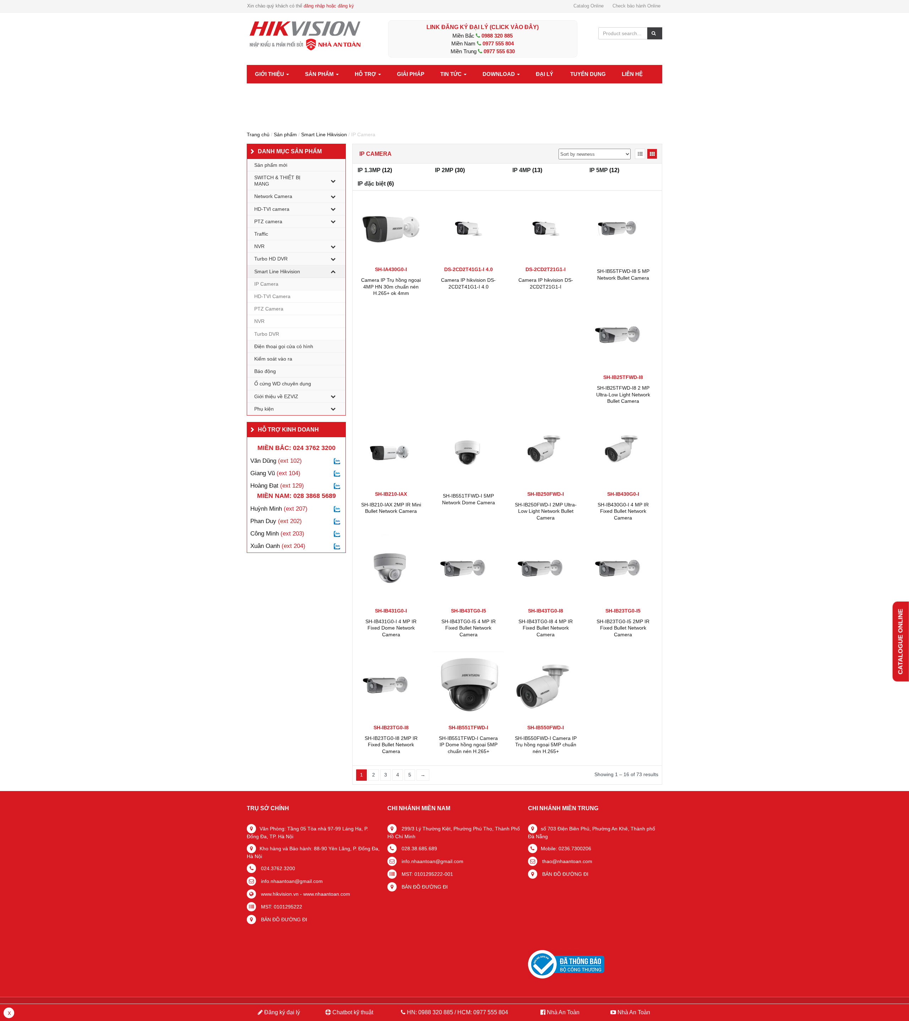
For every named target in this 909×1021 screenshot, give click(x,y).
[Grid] (652, 154)
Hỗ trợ (366, 74)
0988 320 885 (497, 36)
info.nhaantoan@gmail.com (291, 881)
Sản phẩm (320, 74)
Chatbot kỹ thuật (352, 1012)
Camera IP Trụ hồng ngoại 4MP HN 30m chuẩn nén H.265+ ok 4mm (391, 286)
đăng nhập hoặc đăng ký (329, 6)
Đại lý (544, 74)
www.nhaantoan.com (326, 894)
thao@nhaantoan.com (566, 861)
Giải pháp (410, 74)
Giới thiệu (270, 74)
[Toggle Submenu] (333, 180)
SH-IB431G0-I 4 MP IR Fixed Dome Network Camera (391, 628)
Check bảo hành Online (636, 6)
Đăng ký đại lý (281, 1012)
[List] (640, 154)
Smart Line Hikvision (324, 134)
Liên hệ (632, 74)
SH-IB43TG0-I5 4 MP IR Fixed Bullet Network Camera (468, 628)
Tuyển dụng (588, 74)
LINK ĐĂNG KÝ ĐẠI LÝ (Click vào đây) (482, 27)
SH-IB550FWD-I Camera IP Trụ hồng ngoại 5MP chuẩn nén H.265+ (546, 744)
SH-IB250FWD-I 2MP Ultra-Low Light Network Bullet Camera (546, 511)
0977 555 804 (498, 43)
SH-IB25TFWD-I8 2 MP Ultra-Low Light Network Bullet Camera (623, 394)
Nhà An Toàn (563, 1012)
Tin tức (451, 74)
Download (499, 74)
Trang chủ (258, 134)
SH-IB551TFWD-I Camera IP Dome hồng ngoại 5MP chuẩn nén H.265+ (468, 744)
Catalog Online (588, 6)
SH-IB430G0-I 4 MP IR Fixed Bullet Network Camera (623, 511)
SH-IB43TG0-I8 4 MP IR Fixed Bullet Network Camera (545, 628)
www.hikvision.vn (279, 894)
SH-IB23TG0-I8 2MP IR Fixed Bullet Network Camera (391, 744)
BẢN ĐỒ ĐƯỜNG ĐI (283, 919)
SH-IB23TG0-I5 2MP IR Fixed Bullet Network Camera (623, 628)
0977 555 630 (499, 51)
